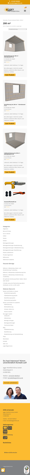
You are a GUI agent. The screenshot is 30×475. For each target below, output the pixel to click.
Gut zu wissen (6, 233)
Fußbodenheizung (9, 329)
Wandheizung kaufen (9, 298)
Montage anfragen (9, 320)
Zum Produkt (9, 75)
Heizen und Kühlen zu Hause (10, 291)
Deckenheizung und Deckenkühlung (13, 334)
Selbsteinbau (7, 318)
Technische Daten (8, 325)
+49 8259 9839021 (14, 1)
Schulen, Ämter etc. (9, 309)
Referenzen (6, 257)
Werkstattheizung (8, 307)
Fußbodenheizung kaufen (10, 295)
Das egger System (7, 314)
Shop (4, 336)
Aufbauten (7, 315)
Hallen (4, 236)
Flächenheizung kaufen (10, 300)
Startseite (5, 20)
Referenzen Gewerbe (8, 259)
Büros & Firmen (7, 231)
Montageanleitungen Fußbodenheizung (13, 247)
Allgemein (5, 229)
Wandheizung (7, 332)
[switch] (26, 473)
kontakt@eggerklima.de (15, 3)
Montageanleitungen (8, 243)
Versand (7, 62)
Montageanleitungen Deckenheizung (12, 245)
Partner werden (8, 311)
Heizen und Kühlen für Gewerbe (11, 302)
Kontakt (5, 341)
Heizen (5, 238)
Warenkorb (6, 339)
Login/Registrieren (7, 346)
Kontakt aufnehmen (10, 383)
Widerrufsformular (10, 452)
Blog (4, 327)
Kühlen (5, 240)
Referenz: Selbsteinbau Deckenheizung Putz (14, 272)
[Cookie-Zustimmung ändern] (3, 470)
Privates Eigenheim (8, 255)
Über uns (5, 343)
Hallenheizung (8, 304)
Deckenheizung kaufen (10, 293)
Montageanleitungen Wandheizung (12, 250)
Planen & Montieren (8, 252)
